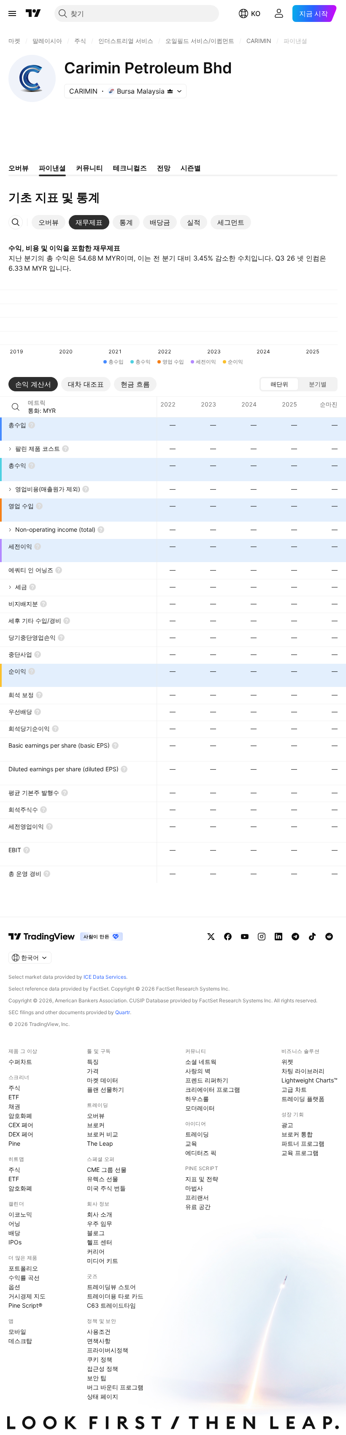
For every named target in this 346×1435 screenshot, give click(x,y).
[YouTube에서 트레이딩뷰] (245, 936)
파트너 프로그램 (302, 1143)
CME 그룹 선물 (107, 1169)
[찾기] (15, 407)
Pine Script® (25, 1305)
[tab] (48, 222)
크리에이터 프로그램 (212, 1089)
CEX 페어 (20, 1124)
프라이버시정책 (107, 1350)
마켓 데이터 (102, 1080)
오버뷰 (96, 1115)
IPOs (15, 1242)
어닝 (14, 1223)
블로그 (96, 1232)
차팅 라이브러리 (302, 1070)
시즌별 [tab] (191, 168)
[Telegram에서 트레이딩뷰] (295, 936)
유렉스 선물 (102, 1178)
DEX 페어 (20, 1134)
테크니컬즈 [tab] (130, 168)
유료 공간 (198, 1206)
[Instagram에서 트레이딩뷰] (262, 936)
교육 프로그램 (300, 1152)
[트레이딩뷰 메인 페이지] (33, 13)
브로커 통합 (297, 1134)
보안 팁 (96, 1377)
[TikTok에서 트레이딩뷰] (312, 936)
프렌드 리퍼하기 (206, 1080)
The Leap (100, 1143)
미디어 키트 (102, 1260)
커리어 (96, 1251)
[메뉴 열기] (12, 13)
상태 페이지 (102, 1396)
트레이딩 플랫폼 (302, 1098)
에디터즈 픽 (200, 1152)
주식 (14, 1087)
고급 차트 (294, 1089)
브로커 (96, 1124)
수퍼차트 (20, 1061)
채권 (14, 1106)
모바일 (17, 1331)
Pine (14, 1143)
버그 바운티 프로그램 (115, 1387)
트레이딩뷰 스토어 (111, 1286)
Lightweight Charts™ (309, 1080)
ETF (13, 1097)
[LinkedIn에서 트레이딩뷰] (278, 936)
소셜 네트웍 (200, 1061)
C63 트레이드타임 (111, 1305)
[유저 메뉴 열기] (278, 13)
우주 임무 (99, 1223)
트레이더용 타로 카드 (115, 1296)
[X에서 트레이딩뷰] (211, 936)
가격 (93, 1070)
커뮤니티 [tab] (89, 168)
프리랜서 (197, 1197)
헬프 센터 (99, 1242)
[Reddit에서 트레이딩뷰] (329, 936)
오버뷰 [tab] (18, 168)
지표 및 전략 (201, 1178)
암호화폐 (20, 1115)
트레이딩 (197, 1134)
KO (255, 13)
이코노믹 (20, 1214)
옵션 (14, 1286)
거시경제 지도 (27, 1296)
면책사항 (99, 1340)
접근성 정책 (102, 1368)
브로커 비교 (102, 1134)
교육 (191, 1143)
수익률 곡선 (24, 1277)
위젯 (287, 1061)
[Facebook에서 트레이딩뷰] (228, 936)
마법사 (194, 1188)
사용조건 (99, 1331)
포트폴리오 (23, 1268)
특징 (93, 1061)
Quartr (122, 1012)
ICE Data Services (105, 977)
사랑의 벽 (198, 1070)
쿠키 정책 (99, 1359)
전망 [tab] (163, 168)
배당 (14, 1232)
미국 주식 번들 (106, 1188)
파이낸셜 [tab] (52, 168)
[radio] (279, 384)
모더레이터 (200, 1108)
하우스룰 (197, 1098)
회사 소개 (99, 1214)
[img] (170, 91)
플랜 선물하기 (105, 1089)
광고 (287, 1124)
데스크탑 (20, 1340)
